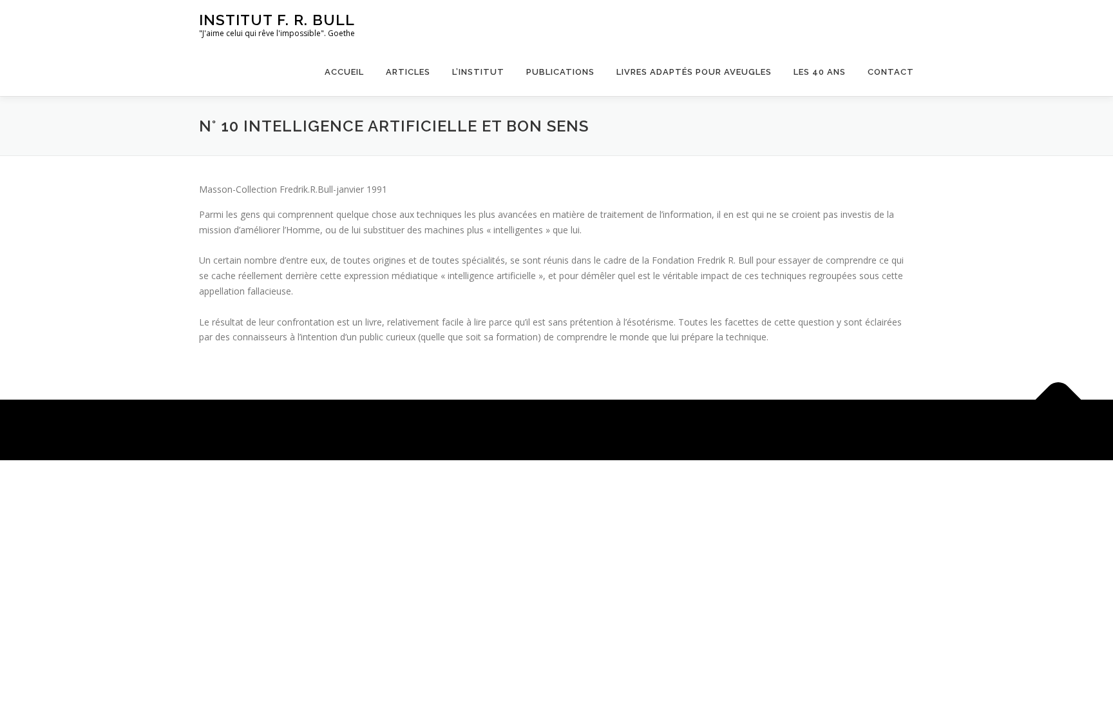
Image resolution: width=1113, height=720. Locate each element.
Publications (560, 72)
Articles (408, 72)
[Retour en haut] (1058, 400)
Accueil (344, 72)
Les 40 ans (820, 72)
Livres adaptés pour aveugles (694, 72)
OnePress (533, 429)
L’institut (478, 72)
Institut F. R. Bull (277, 19)
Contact (891, 72)
